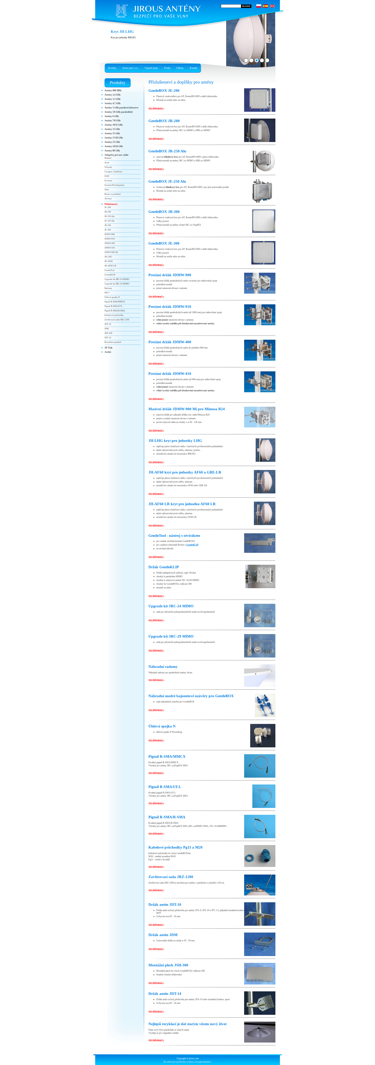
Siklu (106, 189)
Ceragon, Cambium (113, 171)
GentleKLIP (192, 544)
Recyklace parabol (112, 342)
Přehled (107, 158)
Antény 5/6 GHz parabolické (118, 112)
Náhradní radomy (163, 667)
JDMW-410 (109, 248)
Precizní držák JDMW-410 (169, 374)
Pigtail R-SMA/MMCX (167, 756)
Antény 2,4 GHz (112, 95)
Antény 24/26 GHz (113, 146)
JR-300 (107, 225)
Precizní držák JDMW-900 (169, 275)
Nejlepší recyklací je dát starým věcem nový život (187, 1024)
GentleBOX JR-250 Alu (167, 151)
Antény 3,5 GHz (112, 99)
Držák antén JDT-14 (164, 994)
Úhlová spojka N (162, 726)
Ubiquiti (108, 167)
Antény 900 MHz (112, 90)
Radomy (108, 288)
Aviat (106, 162)
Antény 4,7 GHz (112, 103)
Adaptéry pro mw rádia (116, 155)
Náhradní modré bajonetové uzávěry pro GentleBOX (191, 696)
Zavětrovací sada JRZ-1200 (170, 877)
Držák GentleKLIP (163, 567)
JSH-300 (108, 333)
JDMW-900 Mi (111, 252)
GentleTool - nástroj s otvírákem (174, 535)
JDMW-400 (109, 243)
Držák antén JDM (163, 935)
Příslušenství (110, 204)
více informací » (156, 108)
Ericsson (108, 180)
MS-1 (107, 292)
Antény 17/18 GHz (113, 138)
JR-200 (107, 212)
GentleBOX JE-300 (163, 243)
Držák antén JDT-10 (164, 904)
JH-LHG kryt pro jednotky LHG (175, 441)
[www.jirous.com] (157, 10)
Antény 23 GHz (112, 142)
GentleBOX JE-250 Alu (167, 181)
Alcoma (108, 198)
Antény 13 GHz (112, 129)
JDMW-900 (109, 234)
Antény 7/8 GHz (112, 120)
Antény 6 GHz (111, 116)
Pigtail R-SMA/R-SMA (166, 817)
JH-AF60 (108, 261)
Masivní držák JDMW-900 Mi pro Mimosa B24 (186, 409)
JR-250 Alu (109, 216)
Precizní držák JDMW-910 (169, 307)
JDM (106, 328)
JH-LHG (108, 257)
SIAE (106, 176)
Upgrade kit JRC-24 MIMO (171, 606)
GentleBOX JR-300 (164, 212)
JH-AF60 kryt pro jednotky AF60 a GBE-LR (184, 472)
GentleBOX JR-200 (164, 121)
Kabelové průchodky (114, 315)
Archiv (107, 352)
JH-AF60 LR (110, 265)
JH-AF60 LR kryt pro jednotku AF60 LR (182, 504)
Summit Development (114, 185)
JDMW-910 (109, 239)
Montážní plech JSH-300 (168, 965)
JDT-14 (107, 337)
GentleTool (109, 270)
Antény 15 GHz (112, 133)
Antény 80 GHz (112, 150)
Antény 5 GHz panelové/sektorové (121, 107)
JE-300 (107, 230)
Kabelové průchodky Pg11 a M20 (175, 847)
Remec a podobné (112, 194)
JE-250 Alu (109, 221)
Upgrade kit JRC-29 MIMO (171, 636)
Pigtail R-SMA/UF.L (164, 787)
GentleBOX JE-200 (163, 90)
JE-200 (107, 207)
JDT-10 (107, 324)
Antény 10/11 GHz (113, 125)
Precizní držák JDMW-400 (169, 342)
